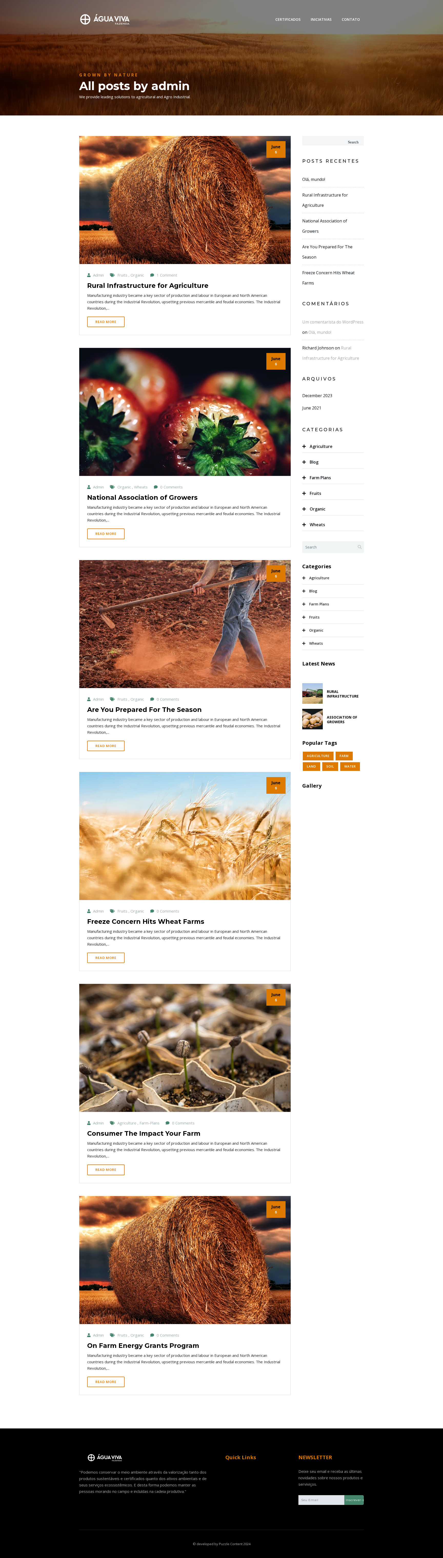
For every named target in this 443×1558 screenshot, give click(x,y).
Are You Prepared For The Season (144, 709)
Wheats (317, 524)
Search (353, 142)
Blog (314, 462)
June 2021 (311, 408)
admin (98, 275)
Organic (317, 509)
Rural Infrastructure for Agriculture (147, 285)
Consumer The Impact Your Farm (143, 1133)
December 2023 (317, 395)
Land (311, 766)
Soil (330, 766)
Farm (344, 756)
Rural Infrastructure (343, 694)
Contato (351, 19)
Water (350, 766)
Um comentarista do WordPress (333, 322)
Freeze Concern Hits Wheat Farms (145, 921)
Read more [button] (105, 321)
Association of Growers (342, 719)
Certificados (287, 19)
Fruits (315, 493)
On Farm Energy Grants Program (143, 1345)
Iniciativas (321, 19)
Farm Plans (320, 478)
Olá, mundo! (313, 179)
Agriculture (321, 446)
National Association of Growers (142, 497)
